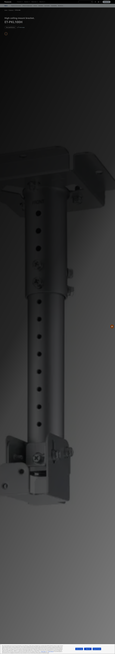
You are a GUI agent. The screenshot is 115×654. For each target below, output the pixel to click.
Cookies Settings (79, 648)
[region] (57, 649)
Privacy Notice (50, 651)
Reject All (88, 648)
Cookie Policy (43, 651)
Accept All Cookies (96, 648)
